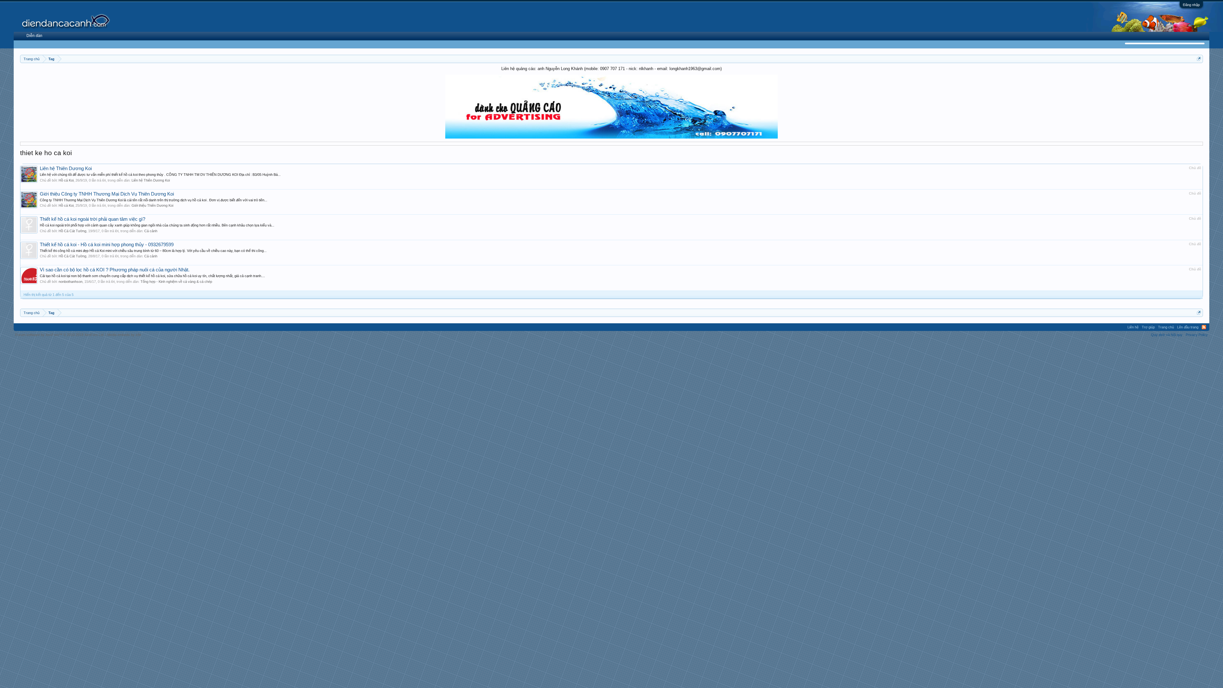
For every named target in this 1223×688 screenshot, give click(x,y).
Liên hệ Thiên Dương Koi (151, 180)
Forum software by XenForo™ (59, 335)
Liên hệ (1133, 327)
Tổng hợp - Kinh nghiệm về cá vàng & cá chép (176, 281)
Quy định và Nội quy (1167, 335)
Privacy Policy (1197, 335)
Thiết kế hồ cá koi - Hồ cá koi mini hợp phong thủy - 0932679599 (107, 244)
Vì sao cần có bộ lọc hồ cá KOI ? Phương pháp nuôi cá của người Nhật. (115, 269)
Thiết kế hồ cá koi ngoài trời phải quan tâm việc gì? (92, 219)
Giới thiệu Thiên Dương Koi (152, 205)
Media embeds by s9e (124, 335)
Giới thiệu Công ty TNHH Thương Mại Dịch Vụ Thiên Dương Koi (107, 194)
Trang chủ (1166, 327)
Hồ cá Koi (66, 180)
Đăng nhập (1191, 5)
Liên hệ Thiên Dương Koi (66, 168)
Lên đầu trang (1187, 327)
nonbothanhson (70, 281)
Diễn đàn (34, 35)
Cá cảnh (150, 231)
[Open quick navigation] (1199, 59)
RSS (1204, 327)
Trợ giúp (1148, 327)
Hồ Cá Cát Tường (72, 231)
